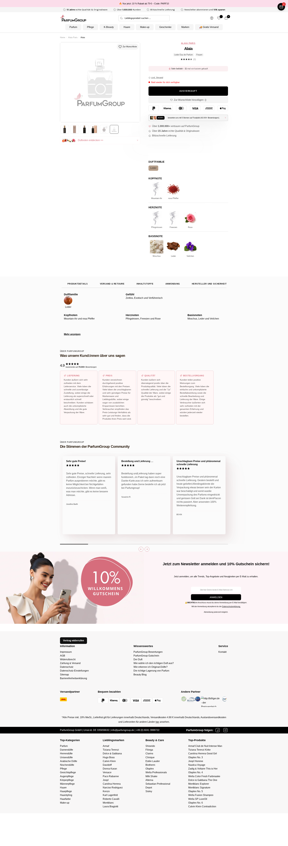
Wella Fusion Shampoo (200, 795)
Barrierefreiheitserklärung (73, 678)
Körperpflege (67, 780)
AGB (62, 655)
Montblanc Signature (199, 787)
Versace (107, 772)
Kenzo (106, 791)
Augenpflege (67, 776)
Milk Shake (151, 776)
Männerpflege (67, 784)
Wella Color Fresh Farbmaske (204, 776)
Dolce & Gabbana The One (202, 780)
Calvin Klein (109, 761)
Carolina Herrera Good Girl (202, 753)
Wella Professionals (156, 772)
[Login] (212, 18)
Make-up (144, 27)
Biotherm (150, 765)
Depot (149, 787)
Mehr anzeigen (72, 334)
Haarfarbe (65, 799)
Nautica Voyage (196, 765)
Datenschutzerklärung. (231, 606)
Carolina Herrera (112, 784)
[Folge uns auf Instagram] (225, 730)
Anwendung (172, 284)
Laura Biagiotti (110, 806)
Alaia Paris (73, 37)
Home (62, 37)
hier (157, 722)
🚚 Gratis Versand (209, 27)
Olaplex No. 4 (195, 772)
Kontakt (222, 652)
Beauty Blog (140, 674)
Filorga (149, 749)
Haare (127, 27)
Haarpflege (66, 791)
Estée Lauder (153, 761)
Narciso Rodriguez (113, 787)
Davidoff (107, 765)
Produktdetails (78, 284)
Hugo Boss (109, 757)
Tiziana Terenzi (111, 749)
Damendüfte (66, 749)
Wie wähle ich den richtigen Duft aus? (154, 663)
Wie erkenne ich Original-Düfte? (151, 667)
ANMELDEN (216, 597)
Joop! (106, 780)
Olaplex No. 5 (195, 791)
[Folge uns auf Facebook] (217, 730)
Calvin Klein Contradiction (202, 806)
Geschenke (165, 27)
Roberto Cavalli (111, 799)
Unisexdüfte (66, 757)
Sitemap (64, 674)
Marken (185, 27)
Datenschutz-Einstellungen (74, 670)
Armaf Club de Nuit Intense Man (205, 746)
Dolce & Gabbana (112, 753)
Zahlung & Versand (70, 663)
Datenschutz (66, 667)
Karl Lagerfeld (110, 795)
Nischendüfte (67, 765)
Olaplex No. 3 (195, 757)
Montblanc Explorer (198, 784)
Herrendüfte (66, 753)
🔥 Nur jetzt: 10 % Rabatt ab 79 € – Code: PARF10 (144, 3)
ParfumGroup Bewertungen (148, 652)
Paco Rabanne (111, 776)
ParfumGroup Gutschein (146, 655)
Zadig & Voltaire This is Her (203, 768)
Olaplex (150, 768)
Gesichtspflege (68, 772)
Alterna (149, 780)
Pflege (90, 27)
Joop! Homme (195, 761)
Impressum (66, 652)
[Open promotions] (281, 7)
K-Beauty (109, 27)
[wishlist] (219, 18)
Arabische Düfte (68, 761)
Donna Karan (110, 768)
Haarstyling (66, 795)
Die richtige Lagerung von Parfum (151, 670)
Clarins (149, 753)
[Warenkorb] (226, 18)
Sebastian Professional (158, 784)
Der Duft (138, 659)
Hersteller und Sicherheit (209, 284)
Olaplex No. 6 (195, 802)
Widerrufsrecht (67, 659)
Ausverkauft (188, 91)
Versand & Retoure (112, 284)
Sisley (149, 791)
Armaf (106, 746)
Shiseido (150, 746)
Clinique (150, 757)
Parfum (73, 27)
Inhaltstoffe (144, 284)
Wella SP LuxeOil (197, 799)
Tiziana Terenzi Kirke (199, 749)
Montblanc (108, 802)
